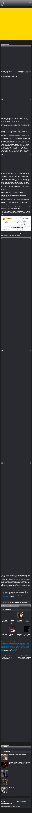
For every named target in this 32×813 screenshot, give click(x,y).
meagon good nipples (17, 649)
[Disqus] (16, 681)
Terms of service (21, 801)
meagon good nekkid (6, 649)
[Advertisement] (16, 24)
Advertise (19, 799)
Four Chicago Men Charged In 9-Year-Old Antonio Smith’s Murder (6, 71)
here (27, 591)
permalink (13, 650)
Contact (3, 801)
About (3, 799)
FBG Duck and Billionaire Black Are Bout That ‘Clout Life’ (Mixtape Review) (24, 71)
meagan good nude (10, 646)
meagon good (18, 646)
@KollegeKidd (6, 593)
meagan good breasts (9, 643)
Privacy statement (6, 803)
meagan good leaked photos (22, 643)
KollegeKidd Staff (20, 78)
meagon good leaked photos (12, 647)
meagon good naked (24, 647)
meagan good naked (6, 644)
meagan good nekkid (17, 644)
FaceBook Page (6, 596)
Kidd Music (15, 641)
